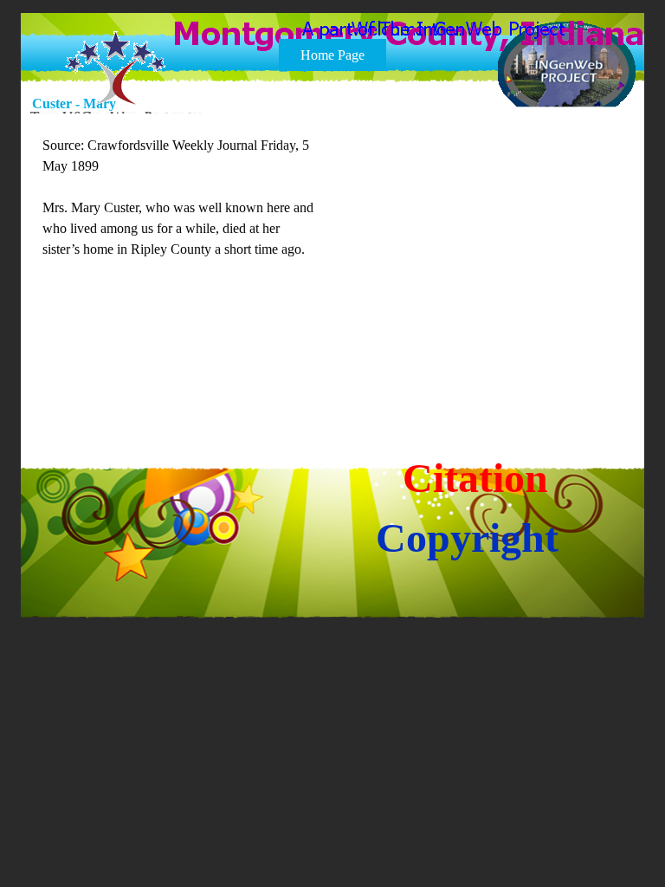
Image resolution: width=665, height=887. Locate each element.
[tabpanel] (180, 218)
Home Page (332, 55)
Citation (475, 478)
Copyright (467, 537)
